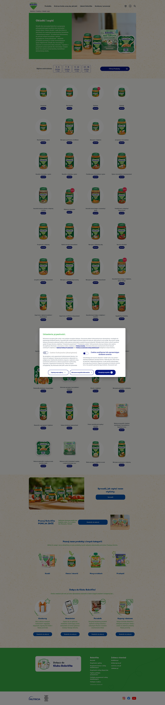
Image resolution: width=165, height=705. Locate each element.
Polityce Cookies (80, 346)
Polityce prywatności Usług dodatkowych (87, 347)
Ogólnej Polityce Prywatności (65, 347)
